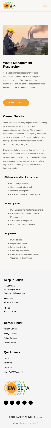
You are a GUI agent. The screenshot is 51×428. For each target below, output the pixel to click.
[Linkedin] (24, 403)
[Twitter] (12, 403)
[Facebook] (6, 403)
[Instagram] (18, 403)
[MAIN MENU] (45, 5)
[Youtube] (31, 403)
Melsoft (35, 423)
